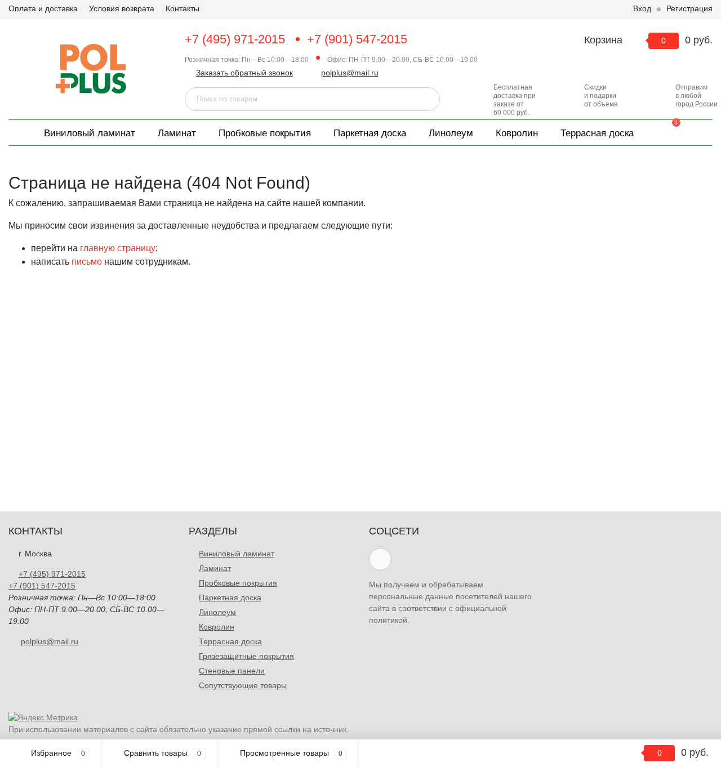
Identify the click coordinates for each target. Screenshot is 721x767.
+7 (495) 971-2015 (235, 39)
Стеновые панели (232, 670)
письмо (87, 261)
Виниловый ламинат (89, 133)
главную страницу (117, 248)
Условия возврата (121, 8)
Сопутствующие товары (243, 685)
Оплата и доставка (43, 8)
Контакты (182, 8)
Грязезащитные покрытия (246, 656)
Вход (642, 8)
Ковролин (517, 133)
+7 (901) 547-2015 (357, 39)
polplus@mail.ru (350, 72)
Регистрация (689, 8)
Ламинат (177, 133)
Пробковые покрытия (265, 133)
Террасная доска (597, 133)
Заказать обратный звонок (244, 72)
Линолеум (451, 133)
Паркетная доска (369, 133)
